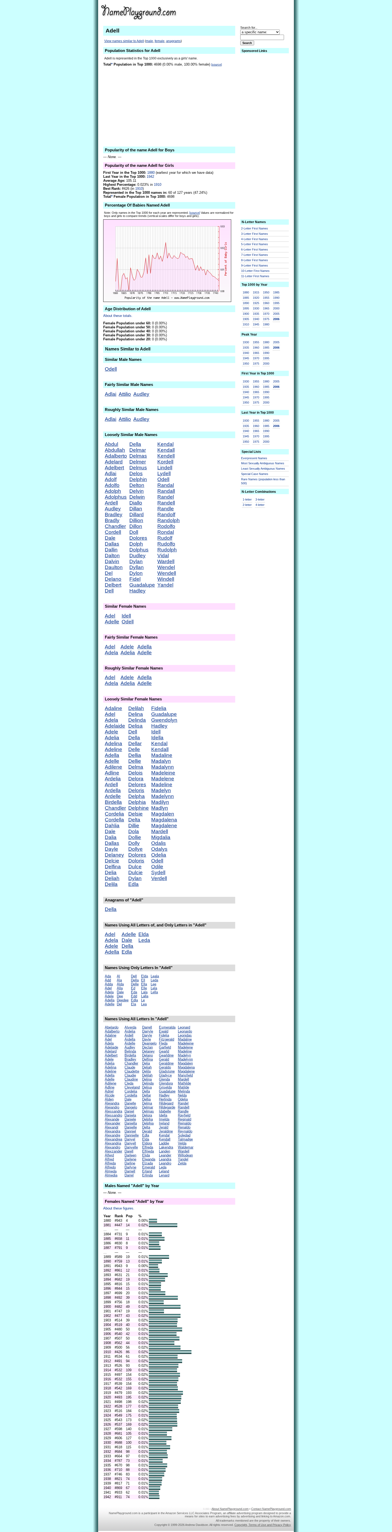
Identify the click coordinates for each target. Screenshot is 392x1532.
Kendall (166, 450)
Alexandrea (113, 1139)
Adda (109, 984)
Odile (157, 866)
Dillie (133, 825)
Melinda (184, 1091)
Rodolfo (166, 526)
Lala (144, 992)
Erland (147, 1171)
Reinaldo (184, 1123)
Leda (144, 940)
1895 (246, 308)
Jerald (163, 1127)
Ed (133, 988)
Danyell (130, 1143)
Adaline (113, 708)
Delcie (112, 861)
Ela (133, 1004)
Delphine (138, 808)
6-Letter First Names (254, 249)
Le (143, 1000)
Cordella (114, 820)
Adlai (110, 394)
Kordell (165, 462)
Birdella (113, 802)
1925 (256, 303)
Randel (165, 497)
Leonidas (185, 1035)
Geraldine (166, 1063)
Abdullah (115, 450)
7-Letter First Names (254, 254)
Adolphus (116, 497)
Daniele (130, 1119)
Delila (111, 884)
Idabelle (165, 1111)
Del (109, 573)
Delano (113, 579)
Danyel (130, 1139)
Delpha (136, 796)
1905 (246, 319)
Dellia (134, 755)
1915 (256, 292)
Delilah (136, 708)
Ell (143, 980)
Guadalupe (142, 585)
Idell (126, 616)
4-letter (260, 504)
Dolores (138, 538)
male (149, 41)
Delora (135, 778)
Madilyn (160, 802)
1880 (151, 173)
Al (118, 976)
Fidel (135, 579)
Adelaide (115, 726)
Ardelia (113, 778)
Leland (164, 1171)
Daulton (114, 567)
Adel (110, 616)
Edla (133, 884)
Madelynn (162, 796)
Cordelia (114, 814)
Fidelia (158, 708)
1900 (246, 313)
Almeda (111, 1171)
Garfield (165, 1047)
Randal (165, 485)
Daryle (147, 1035)
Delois (135, 773)
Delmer (137, 462)
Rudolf (164, 538)
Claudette (132, 1071)
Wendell (166, 573)
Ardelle (113, 796)
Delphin (138, 479)
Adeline (113, 749)
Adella (144, 647)
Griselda (165, 1087)
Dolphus (139, 550)
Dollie (134, 837)
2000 (276, 308)
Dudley (137, 555)
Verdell (159, 878)
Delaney (114, 855)
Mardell (159, 831)
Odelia (158, 855)
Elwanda (148, 1159)
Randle (165, 508)
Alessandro (113, 1115)
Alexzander (113, 1151)
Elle (144, 988)
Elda (143, 934)
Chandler (115, 526)
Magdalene (164, 825)
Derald (147, 1131)
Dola (133, 831)
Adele (127, 647)
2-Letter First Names (254, 228)
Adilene (113, 767)
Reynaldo (185, 1131)
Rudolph (167, 550)
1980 (266, 324)
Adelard (114, 462)
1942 (150, 177)
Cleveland (132, 1087)
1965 (266, 308)
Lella (154, 992)
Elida (146, 1155)
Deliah (112, 878)
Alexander (112, 1123)
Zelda (182, 1163)
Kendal (165, 444)
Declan (147, 1047)
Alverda (130, 1027)
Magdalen (162, 814)
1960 (266, 303)
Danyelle (131, 1147)
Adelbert (114, 467)
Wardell (165, 561)
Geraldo (165, 1067)
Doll (133, 532)
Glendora (166, 1083)
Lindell (164, 467)
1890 (246, 303)
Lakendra (166, 1147)
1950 (266, 292)
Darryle (147, 1031)
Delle (134, 749)
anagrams (173, 41)
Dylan (136, 561)
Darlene (130, 1159)
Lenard (164, 1175)
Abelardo (111, 1027)
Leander (165, 1155)
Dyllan (136, 567)
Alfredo (110, 1167)
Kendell (166, 456)
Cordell (113, 532)
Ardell (111, 503)
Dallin (111, 550)
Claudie (130, 1075)
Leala (155, 976)
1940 (256, 319)
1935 (256, 313)
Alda (120, 984)
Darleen (130, 1155)
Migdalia (160, 837)
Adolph (113, 491)
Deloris (136, 790)
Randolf (166, 514)
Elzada (147, 1163)
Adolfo (112, 485)
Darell (129, 1151)
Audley (141, 394)
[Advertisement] (249, 12)
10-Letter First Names (255, 270)
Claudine (131, 1079)
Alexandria (113, 1143)
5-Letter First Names (254, 244)
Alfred (109, 1159)
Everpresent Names (254, 458)
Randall (166, 491)
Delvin (136, 491)
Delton (136, 485)
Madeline (161, 784)
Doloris (136, 861)
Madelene (162, 778)
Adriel (109, 1091)
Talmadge (185, 1139)
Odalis (158, 843)
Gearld (164, 1051)
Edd (134, 996)
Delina (135, 714)
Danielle (131, 1127)
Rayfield (184, 1115)
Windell (165, 579)
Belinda (130, 1051)
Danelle (130, 1103)
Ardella (113, 790)
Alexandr (111, 1127)
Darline (130, 1163)
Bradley (113, 514)
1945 (256, 324)
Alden (109, 1099)
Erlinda (147, 1175)
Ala (119, 980)
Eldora (147, 1143)
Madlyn (159, 808)
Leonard (184, 1027)
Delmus (138, 467)
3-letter (260, 499)
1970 (266, 313)
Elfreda (147, 1147)
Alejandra (112, 1103)
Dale (110, 538)
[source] (216, 64)
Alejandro (112, 1107)
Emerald (148, 1167)
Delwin (137, 497)
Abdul (111, 444)
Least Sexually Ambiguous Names (263, 468)
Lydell (164, 473)
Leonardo (185, 1031)
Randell (166, 503)
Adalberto (116, 456)
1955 (266, 297)
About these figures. (118, 1208)
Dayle (111, 849)
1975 (266, 319)
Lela (154, 988)
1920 (256, 297)
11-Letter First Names (255, 276)
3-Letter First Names (254, 233)
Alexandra (112, 1131)
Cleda (129, 1083)
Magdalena (164, 820)
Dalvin (112, 561)
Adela (111, 652)
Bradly (112, 520)
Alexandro (112, 1147)
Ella (144, 984)
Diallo (135, 503)
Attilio (125, 394)
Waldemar (185, 1147)
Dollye (135, 849)
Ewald (163, 1031)
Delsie (135, 814)
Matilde (183, 1087)
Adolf (111, 479)
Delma (135, 767)
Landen (164, 1151)
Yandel (165, 585)
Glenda (164, 1079)
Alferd (109, 1155)
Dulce (135, 866)
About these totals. (118, 316)
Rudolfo (166, 544)
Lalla (144, 996)
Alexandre (112, 1135)
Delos (136, 473)
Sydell (158, 872)
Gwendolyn (164, 720)
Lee (153, 984)
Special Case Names (254, 473)
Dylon (136, 573)
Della (135, 444)
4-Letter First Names (254, 239)
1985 (276, 292)
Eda (134, 992)
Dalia (111, 837)
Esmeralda (167, 1027)
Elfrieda (148, 1151)
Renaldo (184, 1127)
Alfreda (110, 1163)
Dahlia (112, 825)
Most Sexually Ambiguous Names (262, 463)
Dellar (135, 743)
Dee (120, 996)
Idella (157, 737)
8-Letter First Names (254, 260)
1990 (276, 297)
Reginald (184, 1119)
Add (108, 980)
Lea (144, 1004)
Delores (137, 784)
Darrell (147, 1027)
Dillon (135, 526)
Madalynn (162, 767)
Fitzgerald (166, 1039)
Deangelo (149, 1043)
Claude (130, 1067)
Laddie (164, 1143)
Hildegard (166, 1103)
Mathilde (184, 1083)
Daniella (131, 1123)
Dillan (135, 508)
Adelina (113, 743)
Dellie (134, 761)
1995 (276, 303)
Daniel (129, 1111)
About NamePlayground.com (230, 1508)
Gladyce (165, 1075)
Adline (112, 773)
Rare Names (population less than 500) (263, 481)
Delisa (135, 726)
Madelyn (161, 790)
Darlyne (130, 1167)
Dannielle (132, 1135)
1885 (246, 297)
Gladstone (167, 1071)
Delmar (137, 450)
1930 (256, 308)
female (160, 41)
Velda (182, 1143)
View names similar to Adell (124, 41)
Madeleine (163, 773)
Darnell (130, 1171)
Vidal (163, 555)
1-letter (247, 499)
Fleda (163, 1043)
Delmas (138, 456)
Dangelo (131, 1107)
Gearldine (166, 1055)
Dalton (112, 555)
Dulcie (135, 872)
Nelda (182, 1095)
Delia (111, 872)
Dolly (134, 843)
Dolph (136, 544)
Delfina (113, 866)
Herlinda (165, 1099)
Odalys (159, 849)
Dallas (112, 544)
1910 (157, 185)
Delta (134, 820)
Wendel (166, 567)
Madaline (161, 755)
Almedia (111, 1175)
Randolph (168, 520)
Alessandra (113, 1111)
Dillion (136, 520)
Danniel (130, 1131)
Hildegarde (167, 1107)
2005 (276, 313)
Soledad (184, 1135)
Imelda (164, 1119)
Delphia (137, 802)
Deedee (123, 1000)
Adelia (128, 652)
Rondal (165, 532)
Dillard (136, 514)
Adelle (112, 621)
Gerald (164, 1059)
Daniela (130, 1115)
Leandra (165, 1159)
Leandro (165, 1163)
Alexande (112, 1119)
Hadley (137, 591)
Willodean (185, 1155)
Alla (120, 988)
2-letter (247, 504)
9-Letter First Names (254, 265)
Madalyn (161, 761)
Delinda (137, 720)
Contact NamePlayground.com (271, 1508)
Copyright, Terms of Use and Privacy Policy (262, 1524)
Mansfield (185, 1075)
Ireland (164, 1123)
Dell (109, 591)
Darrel (129, 1175)
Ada (108, 976)
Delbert (113, 585)
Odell (111, 369)
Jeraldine (166, 1131)
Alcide (109, 1095)
